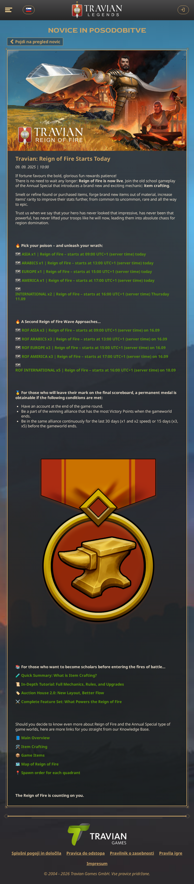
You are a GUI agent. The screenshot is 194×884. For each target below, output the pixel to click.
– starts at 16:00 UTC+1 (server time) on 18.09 (95, 370)
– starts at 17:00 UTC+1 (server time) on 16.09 (95, 356)
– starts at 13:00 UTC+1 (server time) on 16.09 (94, 339)
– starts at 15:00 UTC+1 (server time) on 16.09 (94, 347)
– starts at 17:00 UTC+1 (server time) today (88, 280)
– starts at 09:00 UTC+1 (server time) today (84, 254)
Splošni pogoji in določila (36, 853)
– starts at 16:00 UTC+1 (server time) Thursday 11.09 (92, 296)
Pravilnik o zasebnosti (132, 853)
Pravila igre (170, 853)
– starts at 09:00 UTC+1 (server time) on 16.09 (91, 330)
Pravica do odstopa (85, 853)
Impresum (97, 863)
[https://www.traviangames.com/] (97, 834)
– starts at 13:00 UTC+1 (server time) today (88, 263)
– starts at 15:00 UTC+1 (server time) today (87, 271)
